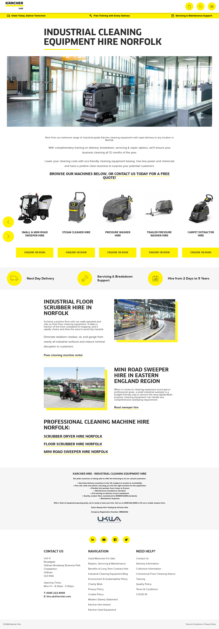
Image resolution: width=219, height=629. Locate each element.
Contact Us (142, 558)
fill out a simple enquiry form (152, 503)
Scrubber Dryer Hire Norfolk (73, 436)
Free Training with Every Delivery (112, 15)
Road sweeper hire (126, 407)
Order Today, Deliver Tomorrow (28, 15)
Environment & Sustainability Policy (108, 579)
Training (140, 579)
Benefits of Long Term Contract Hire (108, 568)
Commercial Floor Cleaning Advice (155, 573)
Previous (8, 222)
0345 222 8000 (130, 503)
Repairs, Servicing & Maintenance (107, 563)
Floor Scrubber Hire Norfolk (73, 444)
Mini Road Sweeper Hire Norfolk (76, 452)
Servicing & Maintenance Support (194, 15)
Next (8, 236)
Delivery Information (147, 563)
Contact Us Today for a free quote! (136, 176)
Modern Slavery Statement (103, 599)
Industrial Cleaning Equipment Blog (108, 573)
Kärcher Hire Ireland (99, 604)
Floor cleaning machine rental (63, 355)
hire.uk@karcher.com (58, 596)
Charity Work (95, 584)
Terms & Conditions (147, 589)
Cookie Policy (96, 594)
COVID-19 (141, 594)
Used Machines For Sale (101, 558)
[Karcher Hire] (13, 6)
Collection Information (148, 568)
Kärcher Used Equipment (102, 609)
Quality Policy (144, 584)
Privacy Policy (96, 589)
